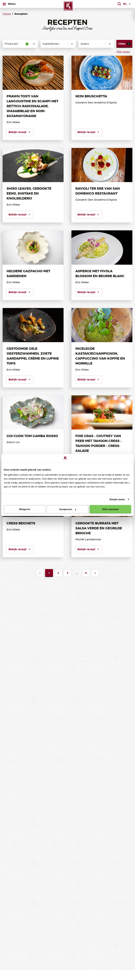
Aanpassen (65, 509)
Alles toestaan (110, 509)
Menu (12, 4)
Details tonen (117, 499)
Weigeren (24, 509)
